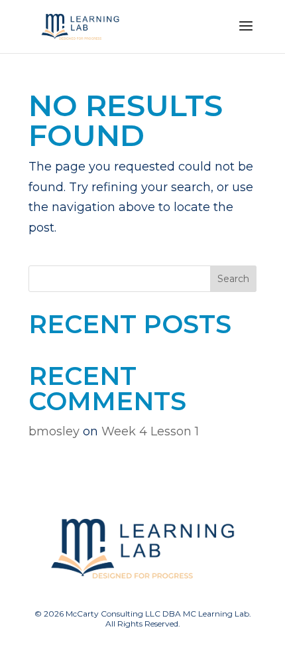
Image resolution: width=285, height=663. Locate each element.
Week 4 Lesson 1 (150, 431)
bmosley (54, 431)
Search (233, 279)
